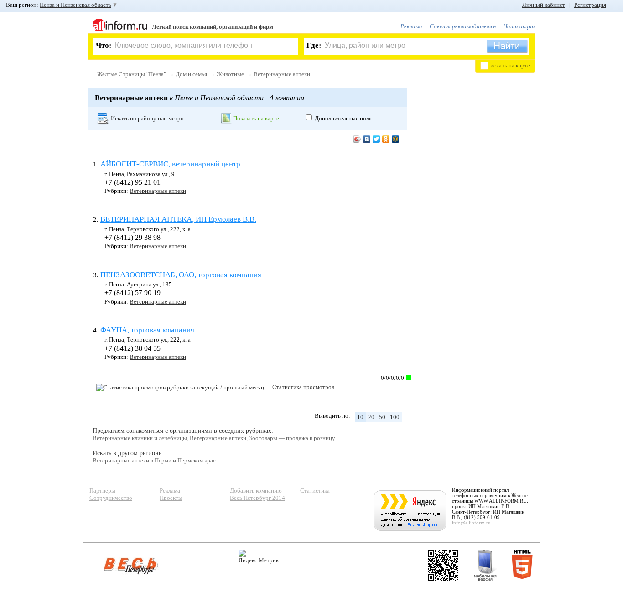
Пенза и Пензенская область (75, 4)
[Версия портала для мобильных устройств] (485, 565)
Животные (230, 74)
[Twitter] (376, 139)
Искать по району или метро (147, 118)
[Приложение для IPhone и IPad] (443, 565)
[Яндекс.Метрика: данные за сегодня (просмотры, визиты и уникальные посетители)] (259, 557)
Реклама (411, 26)
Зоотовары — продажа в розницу (292, 438)
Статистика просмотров (303, 387)
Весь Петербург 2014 (257, 497)
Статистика (315, 490)
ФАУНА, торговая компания (147, 330)
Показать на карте (256, 118)
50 (382, 417)
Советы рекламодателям (463, 26)
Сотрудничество (110, 497)
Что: (104, 45)
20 (371, 417)
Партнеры (102, 490)
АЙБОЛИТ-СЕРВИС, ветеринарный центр (170, 164)
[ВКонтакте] (367, 139)
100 (395, 417)
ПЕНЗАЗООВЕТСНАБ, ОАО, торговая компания (180, 274)
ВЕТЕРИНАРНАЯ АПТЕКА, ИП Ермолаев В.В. (178, 219)
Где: (314, 45)
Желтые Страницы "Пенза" (131, 74)
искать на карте (510, 65)
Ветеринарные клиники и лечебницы (140, 438)
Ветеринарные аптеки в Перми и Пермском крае (154, 460)
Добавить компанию (256, 490)
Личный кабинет (543, 4)
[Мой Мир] (395, 139)
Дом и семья (191, 74)
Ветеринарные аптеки (282, 74)
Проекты (171, 497)
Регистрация (590, 4)
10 (360, 417)
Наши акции (519, 26)
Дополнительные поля (343, 118)
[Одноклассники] (386, 139)
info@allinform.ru (471, 522)
